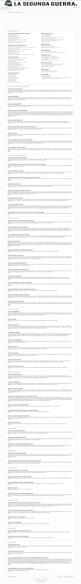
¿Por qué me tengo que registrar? (13, 34)
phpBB (50, 186)
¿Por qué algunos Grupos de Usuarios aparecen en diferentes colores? (52, 39)
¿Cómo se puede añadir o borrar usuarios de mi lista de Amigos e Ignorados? (53, 52)
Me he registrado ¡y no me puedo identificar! (15, 37)
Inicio (3, 7)
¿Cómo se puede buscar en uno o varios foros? (48, 56)
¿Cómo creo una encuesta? (12, 61)
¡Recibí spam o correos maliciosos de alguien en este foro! (50, 47)
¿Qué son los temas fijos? (12, 80)
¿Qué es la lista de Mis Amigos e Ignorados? (48, 51)
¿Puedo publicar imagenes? (12, 77)
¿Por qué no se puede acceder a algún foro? (15, 64)
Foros (7, 7)
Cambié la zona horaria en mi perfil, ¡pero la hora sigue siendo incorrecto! (19, 49)
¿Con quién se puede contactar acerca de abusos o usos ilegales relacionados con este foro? (56, 77)
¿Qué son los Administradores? (46, 34)
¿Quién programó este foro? (45, 75)
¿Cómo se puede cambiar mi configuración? (15, 46)
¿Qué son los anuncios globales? (13, 78)
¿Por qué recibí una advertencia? (13, 66)
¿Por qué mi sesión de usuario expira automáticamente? (17, 41)
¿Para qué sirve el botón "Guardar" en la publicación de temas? (18, 68)
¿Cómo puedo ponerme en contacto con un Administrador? (50, 78)
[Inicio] (40, 3)
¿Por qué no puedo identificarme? (13, 38)
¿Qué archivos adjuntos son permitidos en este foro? (49, 70)
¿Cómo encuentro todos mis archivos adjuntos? (48, 71)
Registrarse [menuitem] (79, 7)
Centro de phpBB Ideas (54, 552)
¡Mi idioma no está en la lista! (12, 50)
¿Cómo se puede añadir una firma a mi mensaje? (16, 60)
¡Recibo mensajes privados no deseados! (47, 46)
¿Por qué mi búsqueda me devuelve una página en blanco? (50, 58)
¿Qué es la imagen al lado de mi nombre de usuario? (16, 51)
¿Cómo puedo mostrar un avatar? (13, 52)
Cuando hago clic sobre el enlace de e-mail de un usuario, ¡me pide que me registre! (21, 54)
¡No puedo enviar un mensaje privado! (47, 45)
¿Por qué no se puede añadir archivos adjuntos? (15, 65)
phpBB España (44, 581)
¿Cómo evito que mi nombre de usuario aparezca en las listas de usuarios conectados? (22, 47)
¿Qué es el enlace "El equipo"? (46, 41)
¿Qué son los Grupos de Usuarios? (46, 36)
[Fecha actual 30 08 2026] (72, 12)
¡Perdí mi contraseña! (11, 40)
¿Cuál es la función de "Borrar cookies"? (14, 42)
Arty (38, 580)
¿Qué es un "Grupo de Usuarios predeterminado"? (49, 40)
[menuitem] (75, 7)
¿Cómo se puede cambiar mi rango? (13, 53)
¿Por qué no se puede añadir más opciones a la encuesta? (17, 62)
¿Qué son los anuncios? (12, 79)
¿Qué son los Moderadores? (45, 35)
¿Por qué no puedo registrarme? (13, 36)
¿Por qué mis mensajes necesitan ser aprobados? (16, 69)
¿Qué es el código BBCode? (12, 74)
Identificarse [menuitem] (77, 7)
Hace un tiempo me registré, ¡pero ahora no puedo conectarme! (18, 39)
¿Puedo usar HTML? (11, 75)
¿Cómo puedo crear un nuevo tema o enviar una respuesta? (17, 58)
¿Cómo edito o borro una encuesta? (13, 63)
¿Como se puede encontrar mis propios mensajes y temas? (50, 60)
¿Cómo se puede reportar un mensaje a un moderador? (16, 67)
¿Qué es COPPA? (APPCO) (12, 35)
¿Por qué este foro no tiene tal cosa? (47, 76)
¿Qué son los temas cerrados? (13, 81)
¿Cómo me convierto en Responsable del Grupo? (49, 38)
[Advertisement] (40, 21)
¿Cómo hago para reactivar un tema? (14, 70)
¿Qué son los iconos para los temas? (14, 82)
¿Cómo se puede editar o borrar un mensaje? (15, 59)
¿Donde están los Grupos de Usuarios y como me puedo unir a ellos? (52, 37)
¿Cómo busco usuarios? (45, 59)
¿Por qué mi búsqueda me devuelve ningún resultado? (50, 57)
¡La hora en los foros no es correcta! (13, 48)
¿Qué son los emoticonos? (12, 76)
